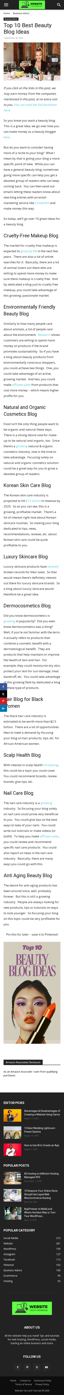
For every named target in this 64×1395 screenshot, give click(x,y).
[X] (36, 1367)
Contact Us (25, 1380)
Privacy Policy (42, 1384)
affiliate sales (21, 385)
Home (7, 13)
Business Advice (21, 13)
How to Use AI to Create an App (41, 1145)
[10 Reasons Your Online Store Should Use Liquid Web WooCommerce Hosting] (12, 1195)
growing (22, 446)
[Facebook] (17, 1367)
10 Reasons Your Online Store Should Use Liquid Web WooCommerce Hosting (41, 1194)
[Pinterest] (27, 1367)
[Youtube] (46, 1367)
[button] (6, 5)
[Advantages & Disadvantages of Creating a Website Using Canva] (12, 1115)
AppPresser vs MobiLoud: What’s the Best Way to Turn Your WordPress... (39, 1212)
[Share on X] (3, 694)
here (7, 137)
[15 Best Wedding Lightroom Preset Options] (12, 1132)
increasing (50, 765)
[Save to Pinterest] (3, 701)
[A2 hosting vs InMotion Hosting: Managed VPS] (12, 1178)
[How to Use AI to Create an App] (12, 1150)
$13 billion (33, 501)
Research (44, 335)
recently (53, 566)
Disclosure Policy (42, 1380)
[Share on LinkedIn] (3, 708)
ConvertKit (42, 203)
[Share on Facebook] (3, 686)
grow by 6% (29, 251)
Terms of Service (23, 1384)
